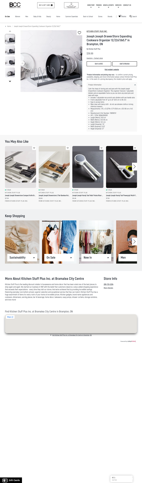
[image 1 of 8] (10, 39)
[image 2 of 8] (10, 50)
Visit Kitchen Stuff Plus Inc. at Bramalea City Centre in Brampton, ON (72, 335)
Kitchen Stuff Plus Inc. (97, 31)
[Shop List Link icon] (71, 5)
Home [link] (58, 16)
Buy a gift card (44, 5)
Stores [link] (100, 16)
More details (108, 288)
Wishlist (123, 16)
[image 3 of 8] (10, 61)
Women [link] (17, 16)
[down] (10, 81)
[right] (134, 166)
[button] (138, 479)
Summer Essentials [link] (71, 16)
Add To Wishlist (125, 64)
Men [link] (26, 16)
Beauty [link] (48, 16)
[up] (10, 31)
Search (134, 16)
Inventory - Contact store (95, 58)
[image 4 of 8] (10, 72)
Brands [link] (110, 16)
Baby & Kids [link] (37, 16)
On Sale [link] (7, 16)
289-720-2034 (108, 284)
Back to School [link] (88, 16)
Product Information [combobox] (94, 85)
